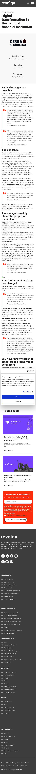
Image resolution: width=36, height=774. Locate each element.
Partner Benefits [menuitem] (8, 579)
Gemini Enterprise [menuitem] (9, 633)
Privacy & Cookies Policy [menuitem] (8, 763)
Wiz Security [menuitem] (7, 662)
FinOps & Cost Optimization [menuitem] (12, 591)
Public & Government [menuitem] (10, 687)
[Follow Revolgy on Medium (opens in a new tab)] (7, 563)
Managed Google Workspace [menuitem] (12, 621)
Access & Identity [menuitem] (9, 656)
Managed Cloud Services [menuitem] (11, 593)
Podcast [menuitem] (6, 713)
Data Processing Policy (9, 513)
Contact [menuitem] (6, 748)
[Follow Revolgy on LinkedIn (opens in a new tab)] (3, 557)
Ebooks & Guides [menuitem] (9, 707)
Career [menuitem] (6, 739)
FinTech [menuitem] (6, 678)
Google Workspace (8, 12)
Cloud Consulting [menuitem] (9, 582)
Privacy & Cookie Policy (20, 515)
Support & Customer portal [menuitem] (12, 624)
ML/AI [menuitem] (5, 642)
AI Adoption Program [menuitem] (10, 645)
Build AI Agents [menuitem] (8, 596)
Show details (27, 392)
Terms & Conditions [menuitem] (23, 763)
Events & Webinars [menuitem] (9, 710)
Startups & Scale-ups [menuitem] (10, 690)
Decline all (18, 401)
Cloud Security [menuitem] (8, 588)
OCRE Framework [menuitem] (9, 599)
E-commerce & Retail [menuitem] (10, 672)
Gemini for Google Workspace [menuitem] (13, 630)
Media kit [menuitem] (6, 742)
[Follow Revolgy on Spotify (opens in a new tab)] (11, 563)
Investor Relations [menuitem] (9, 745)
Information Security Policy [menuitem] (12, 751)
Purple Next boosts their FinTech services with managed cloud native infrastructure (16, 439)
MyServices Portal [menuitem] (9, 736)
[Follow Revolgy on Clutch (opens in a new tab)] (3, 563)
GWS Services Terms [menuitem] (7, 766)
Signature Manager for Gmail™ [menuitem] (12, 659)
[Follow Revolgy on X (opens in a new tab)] (7, 557)
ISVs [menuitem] (5, 681)
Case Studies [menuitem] (8, 701)
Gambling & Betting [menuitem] (9, 692)
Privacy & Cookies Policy (24, 512)
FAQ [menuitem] (5, 754)
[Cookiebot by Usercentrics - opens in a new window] (26, 371)
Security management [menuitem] (10, 615)
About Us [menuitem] (6, 733)
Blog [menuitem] (5, 704)
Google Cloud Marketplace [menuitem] (12, 651)
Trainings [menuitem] (6, 627)
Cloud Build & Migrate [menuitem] (10, 585)
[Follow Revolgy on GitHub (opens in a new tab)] (16, 557)
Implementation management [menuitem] (12, 618)
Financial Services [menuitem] (9, 675)
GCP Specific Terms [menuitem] (21, 766)
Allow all (18, 397)
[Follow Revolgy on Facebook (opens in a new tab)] (11, 557)
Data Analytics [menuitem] (8, 648)
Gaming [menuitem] (6, 684)
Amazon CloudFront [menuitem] (10, 654)
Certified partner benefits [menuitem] (11, 613)
